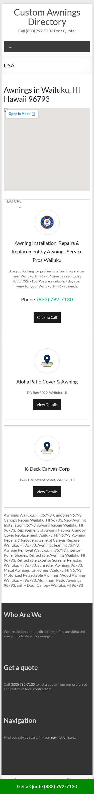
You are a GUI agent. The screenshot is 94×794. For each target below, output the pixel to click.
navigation (59, 737)
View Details (47, 404)
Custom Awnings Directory (47, 17)
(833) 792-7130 (55, 299)
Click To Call (47, 317)
